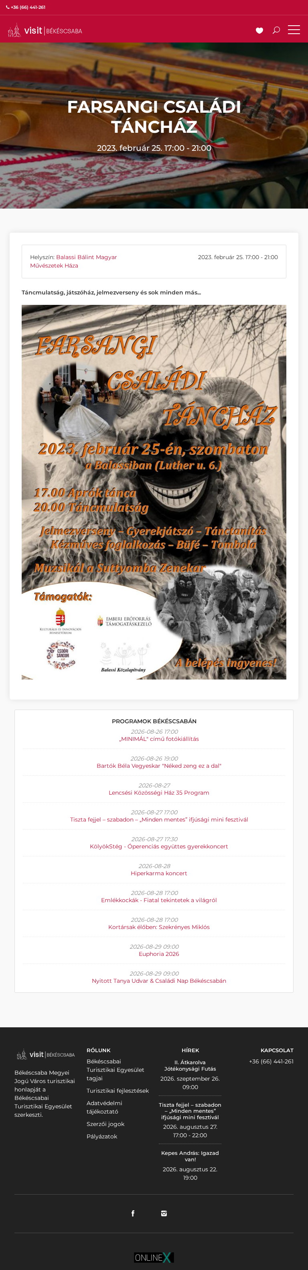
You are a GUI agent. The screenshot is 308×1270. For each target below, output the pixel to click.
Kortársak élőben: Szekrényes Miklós (159, 927)
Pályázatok (102, 1136)
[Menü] (294, 31)
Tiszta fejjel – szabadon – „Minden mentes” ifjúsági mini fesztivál (159, 819)
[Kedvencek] (259, 31)
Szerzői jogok (105, 1124)
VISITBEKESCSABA (45, 30)
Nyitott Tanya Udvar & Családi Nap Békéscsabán (159, 980)
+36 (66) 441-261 (271, 1061)
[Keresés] (276, 31)
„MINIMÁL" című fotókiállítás (159, 739)
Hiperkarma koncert (159, 873)
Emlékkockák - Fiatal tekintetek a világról (159, 900)
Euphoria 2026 (159, 954)
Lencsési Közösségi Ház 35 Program (159, 792)
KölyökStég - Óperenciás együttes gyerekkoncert (159, 846)
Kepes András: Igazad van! (190, 1156)
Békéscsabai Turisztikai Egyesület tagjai (115, 1070)
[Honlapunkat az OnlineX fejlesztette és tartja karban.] (154, 1256)
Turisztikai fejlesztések (118, 1090)
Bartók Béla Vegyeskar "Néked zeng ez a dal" (159, 765)
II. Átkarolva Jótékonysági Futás (190, 1065)
